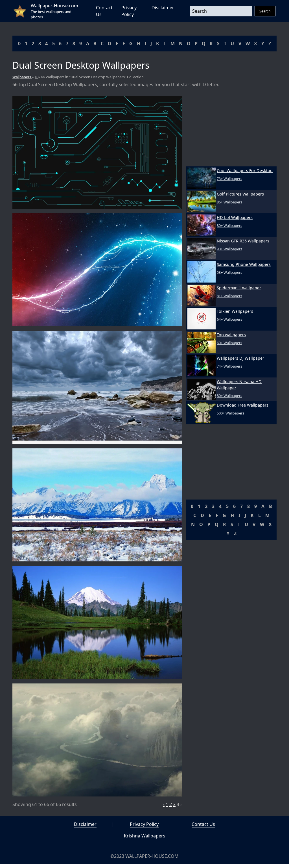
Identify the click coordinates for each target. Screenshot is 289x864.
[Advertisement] (231, 131)
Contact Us (203, 824)
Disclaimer (163, 8)
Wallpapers (22, 76)
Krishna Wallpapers (144, 836)
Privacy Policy (144, 824)
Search (265, 11)
